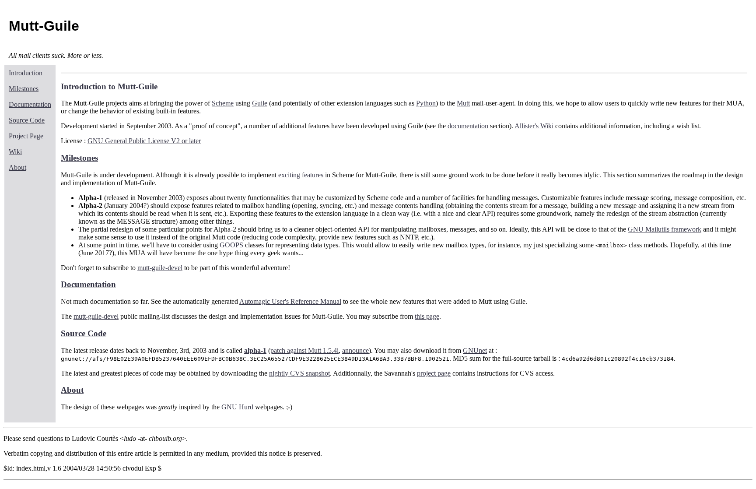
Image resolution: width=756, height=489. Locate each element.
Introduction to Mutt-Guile (109, 86)
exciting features (300, 175)
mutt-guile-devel (159, 267)
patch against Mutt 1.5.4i (304, 350)
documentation (468, 126)
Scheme (223, 103)
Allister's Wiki (533, 126)
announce (355, 350)
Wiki (15, 151)
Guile (259, 103)
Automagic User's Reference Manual (290, 301)
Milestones (23, 88)
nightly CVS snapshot (299, 373)
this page (427, 316)
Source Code (27, 120)
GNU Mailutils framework (664, 229)
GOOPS (231, 245)
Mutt (463, 103)
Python (426, 103)
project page (434, 373)
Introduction (25, 73)
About (17, 167)
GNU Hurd (237, 407)
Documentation (30, 104)
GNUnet (475, 350)
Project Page (26, 136)
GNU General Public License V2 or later (144, 140)
